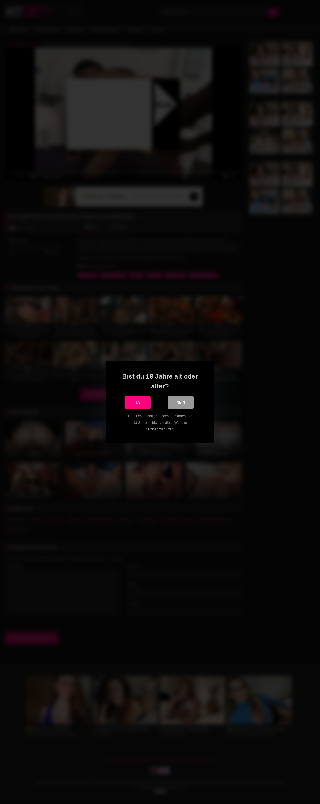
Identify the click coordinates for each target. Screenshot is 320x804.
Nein (181, 402)
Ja (137, 402)
